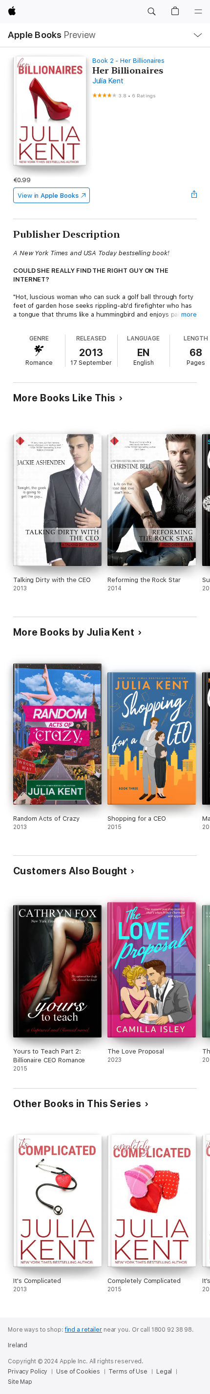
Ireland (17, 1345)
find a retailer (83, 1329)
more (189, 314)
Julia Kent (108, 80)
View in (48, 195)
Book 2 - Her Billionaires (128, 60)
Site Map (20, 1381)
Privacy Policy (27, 1371)
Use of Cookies (78, 1371)
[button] (151, 11)
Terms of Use (127, 1371)
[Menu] (198, 11)
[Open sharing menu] (194, 195)
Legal (164, 1371)
